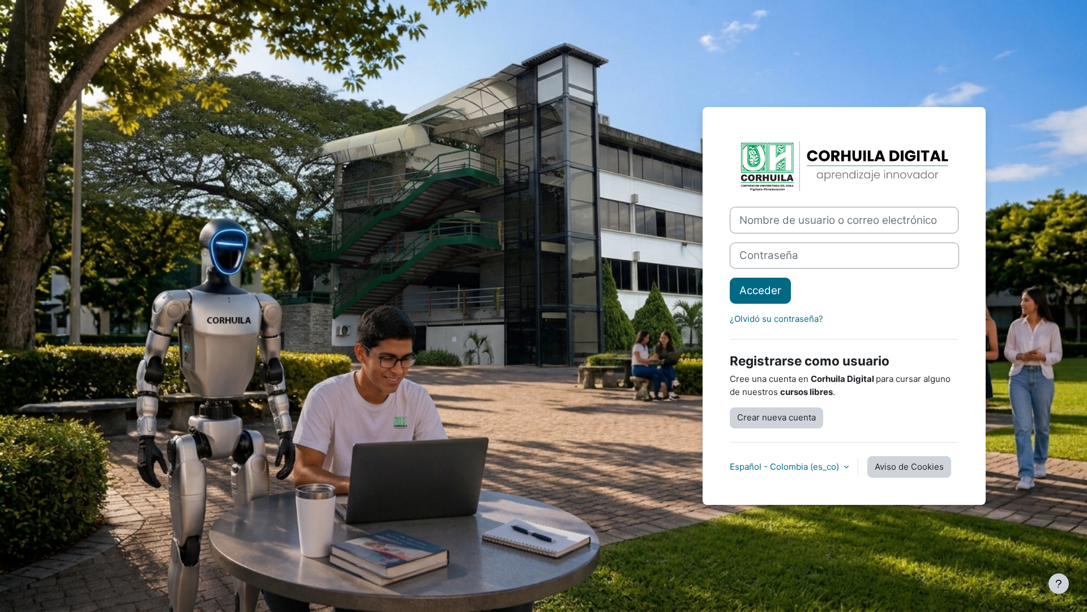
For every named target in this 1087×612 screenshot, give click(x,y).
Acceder (760, 290)
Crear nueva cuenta (776, 417)
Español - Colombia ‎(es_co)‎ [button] (785, 466)
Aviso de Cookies (909, 466)
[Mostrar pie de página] (1059, 583)
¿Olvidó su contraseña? (776, 318)
